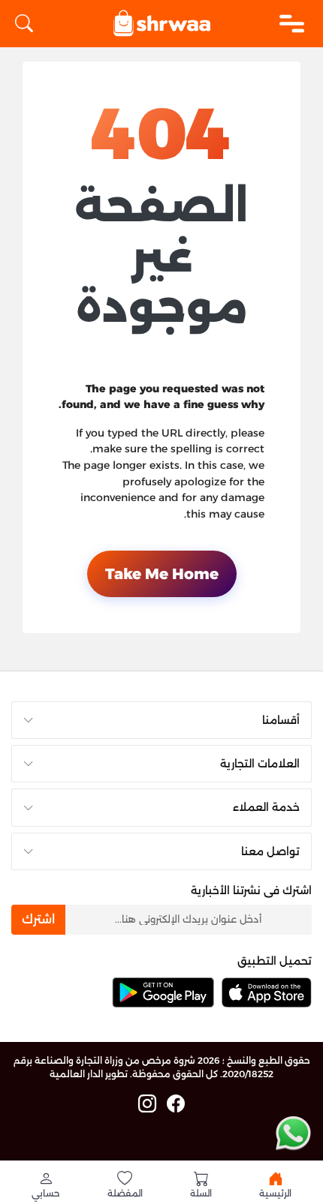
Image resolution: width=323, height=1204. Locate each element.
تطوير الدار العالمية (89, 1073)
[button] (46, 1184)
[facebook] (176, 1104)
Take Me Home (162, 574)
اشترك (38, 919)
